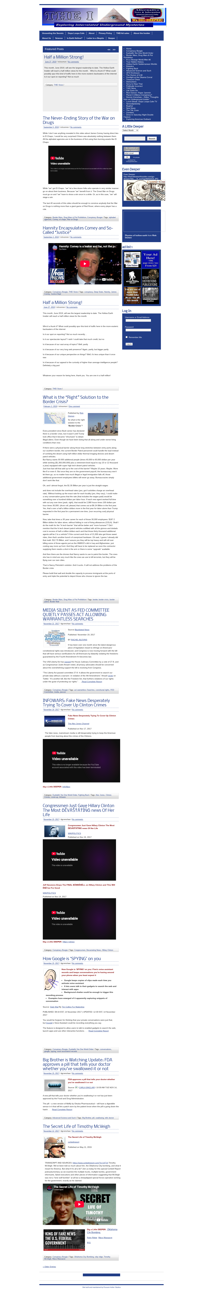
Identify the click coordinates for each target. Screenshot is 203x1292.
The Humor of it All (134, 75)
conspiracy (88, 292)
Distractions (131, 82)
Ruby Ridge (92, 1237)
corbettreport (73, 1142)
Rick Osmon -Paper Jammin (138, 93)
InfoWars (66, 787)
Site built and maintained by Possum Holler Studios (101, 1287)
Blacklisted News (82, 630)
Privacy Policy (105, 33)
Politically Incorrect (134, 86)
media (56, 692)
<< (109, 49)
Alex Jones (100, 795)
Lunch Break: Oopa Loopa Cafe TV (141, 101)
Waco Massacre (105, 1237)
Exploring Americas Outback (138, 119)
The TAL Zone (132, 110)
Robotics (130, 66)
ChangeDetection (131, 161)
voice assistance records (67, 1051)
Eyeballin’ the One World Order (139, 53)
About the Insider (142, 33)
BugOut (129, 106)
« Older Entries (49, 1267)
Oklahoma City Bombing (84, 1257)
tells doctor (109, 1118)
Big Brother (86, 1118)
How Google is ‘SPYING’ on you (72, 959)
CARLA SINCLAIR (87, 1087)
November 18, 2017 (51, 710)
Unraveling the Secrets (53, 33)
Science (59, 38)
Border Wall (61, 100)
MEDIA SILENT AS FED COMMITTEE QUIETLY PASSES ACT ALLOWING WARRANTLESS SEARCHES (76, 615)
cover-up (54, 797)
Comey (55, 219)
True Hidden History (135, 62)
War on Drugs (72, 219)
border (96, 98)
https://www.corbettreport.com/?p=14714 (90, 1163)
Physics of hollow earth (136, 235)
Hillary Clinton (69, 942)
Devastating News (93, 950)
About (91, 33)
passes (63, 692)
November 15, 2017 (51, 819)
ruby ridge (99, 1257)
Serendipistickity (133, 104)
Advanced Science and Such (64, 1118)
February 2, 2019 (51, 66)
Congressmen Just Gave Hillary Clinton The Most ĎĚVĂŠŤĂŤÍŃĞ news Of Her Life (78, 810)
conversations (105, 1049)
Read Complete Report (91, 682)
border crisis (105, 98)
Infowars (62, 797)
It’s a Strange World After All (138, 60)
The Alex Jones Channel (78, 724)
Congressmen (79, 950)
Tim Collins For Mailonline (73, 1007)
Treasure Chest (133, 79)
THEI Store (73, 292)
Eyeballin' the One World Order (65, 795)
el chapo (62, 219)
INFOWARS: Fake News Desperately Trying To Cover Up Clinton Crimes (76, 703)
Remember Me (135, 337)
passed (67, 662)
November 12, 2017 (51, 1131)
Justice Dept (56, 294)
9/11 (89, 1242)
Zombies (130, 112)
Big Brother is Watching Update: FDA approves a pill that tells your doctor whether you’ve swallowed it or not (77, 1064)
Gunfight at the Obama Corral (139, 77)
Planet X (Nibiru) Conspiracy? (139, 95)
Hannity (107, 292)
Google (49, 1023)
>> (114, 49)
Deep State (98, 292)
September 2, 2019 (51, 237)
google (47, 1051)
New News (130, 108)
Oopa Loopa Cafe (76, 33)
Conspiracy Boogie (94, 217)
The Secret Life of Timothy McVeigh (76, 1127)
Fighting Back (83, 795)
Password (129, 327)
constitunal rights (102, 690)
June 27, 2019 (49, 307)
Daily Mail (54, 1007)
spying (53, 1051)
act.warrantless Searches (84, 690)
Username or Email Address (137, 317)
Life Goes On (132, 90)
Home (128, 49)
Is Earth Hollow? (74, 38)
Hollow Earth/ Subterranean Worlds (141, 64)
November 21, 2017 (51, 624)
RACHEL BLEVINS (79, 640)
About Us (46, 38)
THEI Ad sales (122, 33)
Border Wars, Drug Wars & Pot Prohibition (71, 98)
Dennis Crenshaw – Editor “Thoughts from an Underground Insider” (141, 98)
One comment (75, 66)
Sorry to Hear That (134, 84)
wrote (110, 676)
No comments (75, 127)
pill (93, 1118)
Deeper (111, 38)
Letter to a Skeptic (95, 38)
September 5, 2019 (51, 127)
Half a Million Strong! (62, 303)
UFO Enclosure (133, 73)
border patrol (51, 100)
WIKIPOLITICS (74, 833)
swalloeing (100, 1118)
